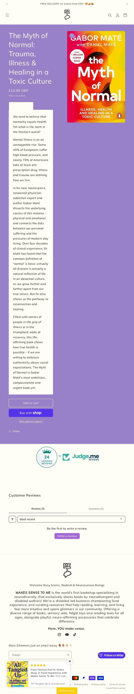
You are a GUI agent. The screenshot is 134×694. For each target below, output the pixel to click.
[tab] (21, 106)
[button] (7, 15)
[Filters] (12, 519)
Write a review (67, 536)
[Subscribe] (67, 655)
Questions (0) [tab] (96, 508)
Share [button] (16, 431)
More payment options (31, 421)
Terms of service (117, 684)
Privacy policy (98, 684)
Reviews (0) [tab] (37, 508)
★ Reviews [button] (67, 690)
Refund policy (81, 684)
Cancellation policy (115, 688)
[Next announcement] (127, 4)
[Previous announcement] (7, 4)
